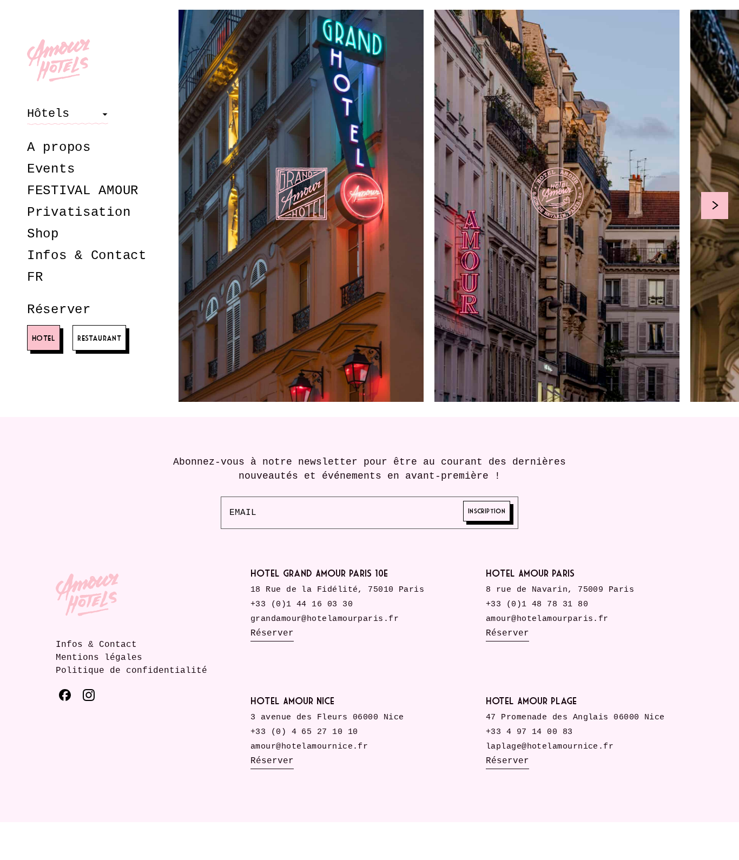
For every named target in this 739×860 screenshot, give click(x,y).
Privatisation (78, 212)
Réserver (59, 309)
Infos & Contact (87, 255)
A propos (59, 147)
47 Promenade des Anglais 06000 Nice (575, 717)
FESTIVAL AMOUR (82, 190)
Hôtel (43, 338)
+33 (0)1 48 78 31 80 (537, 604)
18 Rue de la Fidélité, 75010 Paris (337, 589)
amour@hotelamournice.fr (309, 746)
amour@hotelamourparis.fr (547, 619)
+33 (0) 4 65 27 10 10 (304, 732)
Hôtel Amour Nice (292, 701)
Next (714, 205)
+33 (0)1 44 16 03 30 (301, 604)
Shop (43, 234)
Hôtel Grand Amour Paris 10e (319, 573)
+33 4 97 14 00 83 (529, 732)
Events (51, 169)
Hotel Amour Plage (531, 701)
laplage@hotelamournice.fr (549, 746)
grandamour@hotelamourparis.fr (324, 619)
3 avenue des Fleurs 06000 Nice (327, 717)
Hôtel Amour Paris (530, 573)
